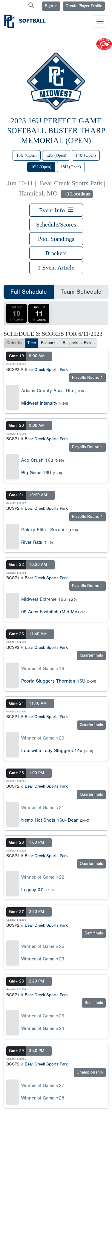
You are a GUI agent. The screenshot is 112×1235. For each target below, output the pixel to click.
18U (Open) (71, 167)
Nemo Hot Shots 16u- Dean (50, 820)
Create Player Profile (83, 6)
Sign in (51, 6)
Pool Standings (56, 238)
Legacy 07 (32, 889)
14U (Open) (86, 155)
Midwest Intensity (39, 403)
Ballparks (49, 343)
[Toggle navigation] (100, 21)
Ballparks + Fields (79, 343)
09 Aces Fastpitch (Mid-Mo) (50, 612)
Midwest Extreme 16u (43, 599)
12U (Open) (56, 155)
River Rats (31, 542)
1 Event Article (56, 267)
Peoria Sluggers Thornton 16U (53, 681)
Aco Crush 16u (37, 460)
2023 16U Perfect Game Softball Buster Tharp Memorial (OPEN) (56, 130)
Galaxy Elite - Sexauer (44, 529)
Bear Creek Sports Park (46, 369)
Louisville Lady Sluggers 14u (51, 750)
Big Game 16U (36, 472)
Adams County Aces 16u (47, 390)
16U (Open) (41, 167)
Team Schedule (81, 291)
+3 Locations (77, 193)
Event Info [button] (53, 210)
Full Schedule (28, 291)
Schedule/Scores (56, 224)
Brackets (56, 253)
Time (31, 343)
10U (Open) (26, 155)
